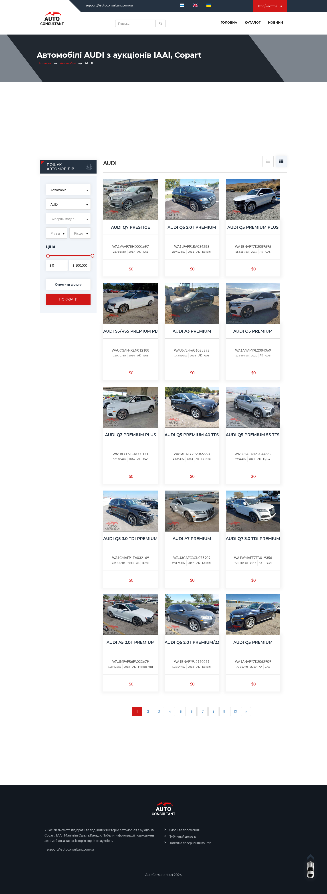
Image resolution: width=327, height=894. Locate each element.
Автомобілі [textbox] (58, 190)
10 (235, 712)
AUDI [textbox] (54, 204)
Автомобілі (68, 63)
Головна (229, 22)
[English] (195, 5)
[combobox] (68, 189)
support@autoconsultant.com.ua (109, 5)
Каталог (252, 22)
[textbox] (68, 218)
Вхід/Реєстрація (270, 6)
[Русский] (182, 5)
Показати (68, 299)
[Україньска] (208, 5)
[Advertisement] (163, 122)
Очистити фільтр (68, 284)
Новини (275, 22)
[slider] (48, 256)
